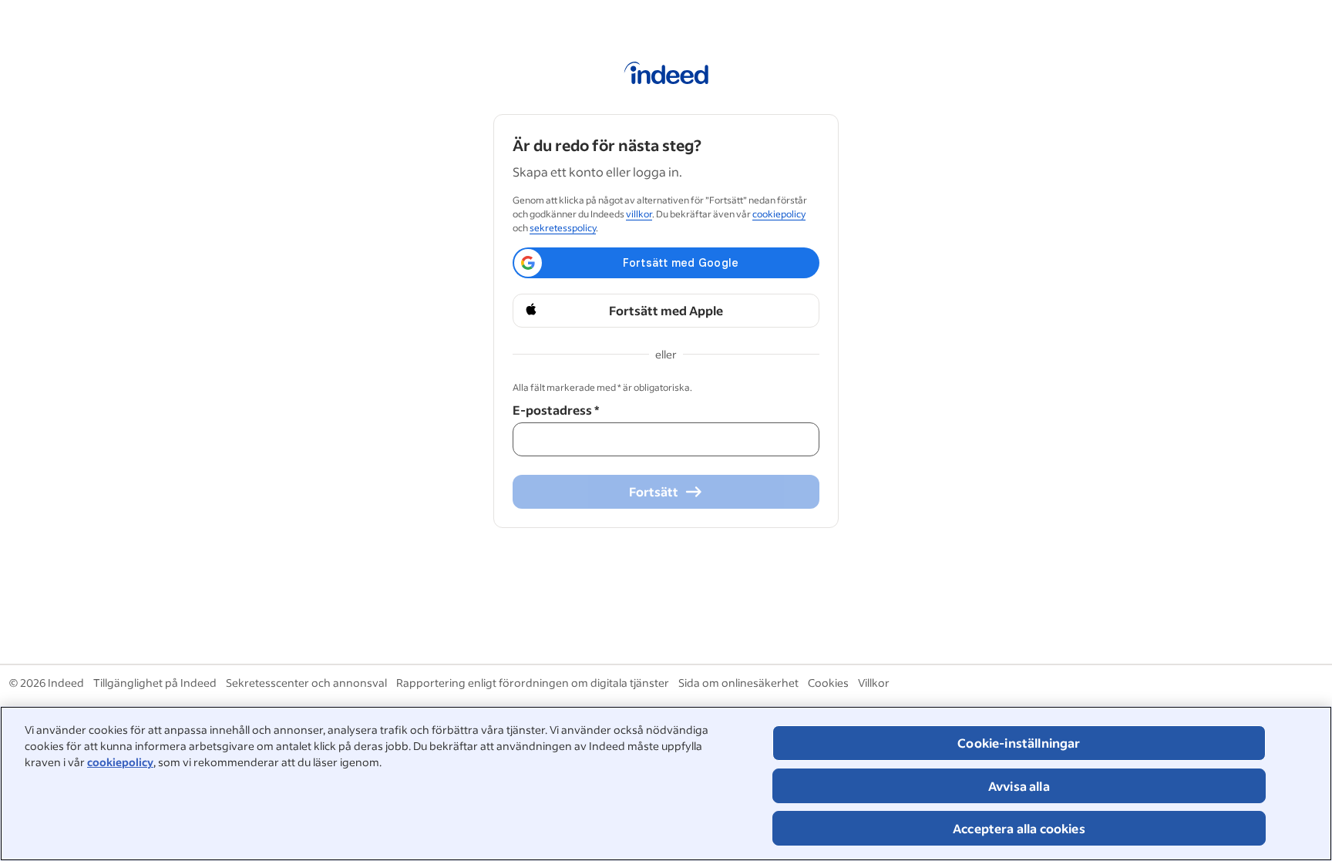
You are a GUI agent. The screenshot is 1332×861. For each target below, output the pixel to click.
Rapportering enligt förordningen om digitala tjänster (532, 682)
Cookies (828, 682)
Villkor (874, 682)
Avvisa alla (1019, 786)
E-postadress (556, 410)
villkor (639, 214)
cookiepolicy (120, 762)
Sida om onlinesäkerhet (738, 682)
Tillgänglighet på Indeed (155, 682)
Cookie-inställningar (1018, 743)
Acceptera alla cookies (1019, 828)
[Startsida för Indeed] (666, 75)
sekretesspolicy (563, 228)
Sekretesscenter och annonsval (306, 682)
